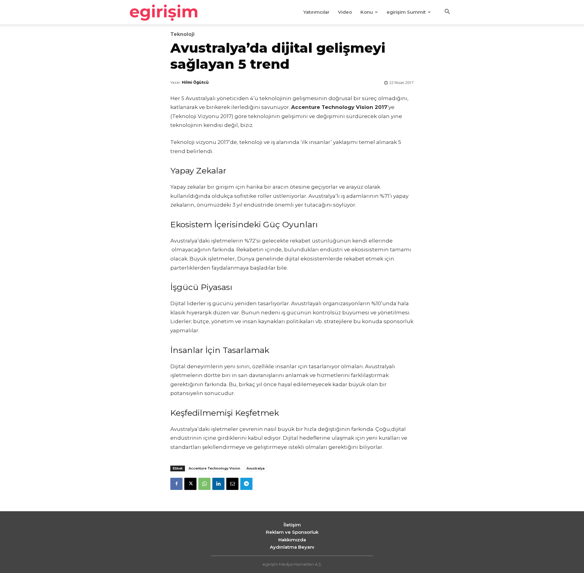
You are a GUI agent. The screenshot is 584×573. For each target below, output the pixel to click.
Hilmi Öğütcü (195, 82)
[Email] (232, 484)
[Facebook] (176, 484)
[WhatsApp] (204, 484)
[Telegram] (246, 484)
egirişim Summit (406, 12)
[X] (190, 484)
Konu (366, 12)
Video (345, 12)
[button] (447, 12)
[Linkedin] (218, 484)
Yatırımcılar (316, 12)
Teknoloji (182, 34)
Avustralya (255, 468)
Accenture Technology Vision (214, 468)
